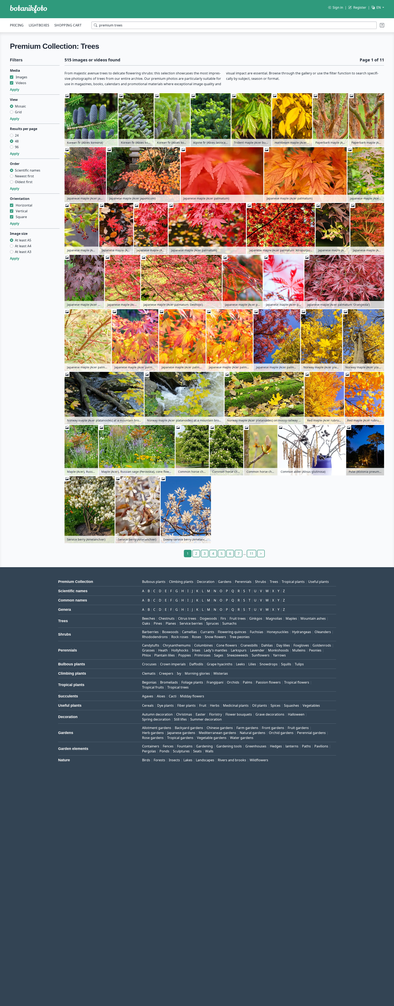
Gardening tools (229, 746)
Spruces (212, 623)
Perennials (243, 581)
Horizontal (24, 205)
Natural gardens (252, 732)
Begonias (149, 682)
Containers (150, 746)
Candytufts (150, 645)
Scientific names (27, 170)
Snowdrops (269, 664)
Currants (207, 632)
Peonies (315, 650)
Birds (146, 760)
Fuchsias (256, 632)
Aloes (161, 696)
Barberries (150, 632)
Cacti (172, 696)
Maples (291, 618)
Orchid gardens (281, 732)
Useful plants (318, 581)
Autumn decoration (157, 714)
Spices (275, 705)
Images (21, 77)
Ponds (164, 751)
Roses (196, 637)
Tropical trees (178, 687)
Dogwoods (208, 618)
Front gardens (273, 728)
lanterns (291, 746)
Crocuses (149, 664)
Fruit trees (238, 618)
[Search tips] (382, 25)
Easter (201, 714)
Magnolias (274, 618)
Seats (197, 751)
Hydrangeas (301, 632)
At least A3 (23, 251)
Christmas (184, 714)
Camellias (189, 632)
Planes (171, 623)
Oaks (146, 623)
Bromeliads (169, 682)
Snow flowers (215, 637)
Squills (286, 664)
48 (17, 141)
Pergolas (149, 751)
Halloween (296, 714)
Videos (21, 83)
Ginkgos (255, 618)
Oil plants (259, 705)
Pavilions (321, 746)
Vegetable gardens (211, 737)
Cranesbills (249, 645)
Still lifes (180, 719)
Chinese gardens (220, 728)
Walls (209, 751)
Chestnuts (167, 618)
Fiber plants (186, 705)
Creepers (166, 673)
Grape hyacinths (219, 664)
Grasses (148, 650)
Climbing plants (181, 581)
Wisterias (220, 673)
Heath (163, 650)
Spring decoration (156, 719)
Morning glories (197, 673)
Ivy (179, 673)
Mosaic (20, 106)
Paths (306, 746)
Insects (174, 760)
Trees (274, 581)
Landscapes (205, 760)
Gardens (224, 581)
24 (17, 135)
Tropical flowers (296, 682)
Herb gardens (153, 732)
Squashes (291, 705)
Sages (218, 655)
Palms (247, 682)
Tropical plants (293, 581)
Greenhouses (255, 746)
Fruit (202, 705)
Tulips (299, 664)
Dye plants (165, 705)
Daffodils (196, 664)
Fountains (185, 746)
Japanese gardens (181, 732)
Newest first (24, 176)
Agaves (147, 696)
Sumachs (229, 623)
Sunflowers (260, 655)
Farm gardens (247, 728)
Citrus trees (187, 618)
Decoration (205, 581)
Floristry (215, 714)
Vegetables (311, 705)
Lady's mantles (215, 650)
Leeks (240, 664)
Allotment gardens (156, 728)
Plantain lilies (164, 655)
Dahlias (267, 645)
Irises (196, 650)
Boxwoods (170, 632)
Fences (168, 746)
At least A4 (23, 246)
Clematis (149, 673)
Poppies (184, 655)
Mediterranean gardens (217, 732)
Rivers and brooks (232, 760)
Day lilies (283, 645)
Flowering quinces (232, 632)
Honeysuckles (278, 632)
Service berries (191, 623)
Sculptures (181, 751)
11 (251, 553)
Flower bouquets (238, 714)
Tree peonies (240, 637)
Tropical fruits (153, 687)
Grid (18, 112)
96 (17, 147)
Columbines (203, 645)
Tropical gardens (180, 737)
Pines (158, 623)
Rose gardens (153, 737)
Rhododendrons (155, 637)
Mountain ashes (313, 618)
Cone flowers (226, 645)
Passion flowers (268, 682)
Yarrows (279, 655)
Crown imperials (173, 664)
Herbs (214, 705)
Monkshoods (278, 650)
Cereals (148, 705)
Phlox (146, 655)
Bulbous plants (153, 581)
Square (21, 217)
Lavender (257, 650)
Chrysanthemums (177, 645)
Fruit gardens (298, 728)
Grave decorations (269, 714)
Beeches (148, 618)
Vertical (22, 211)
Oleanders (323, 632)
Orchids (233, 682)
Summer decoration (206, 719)
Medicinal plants (236, 705)
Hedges (276, 746)
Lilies (252, 664)
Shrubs (260, 581)
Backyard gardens (189, 728)
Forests (159, 760)
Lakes (187, 760)
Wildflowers (259, 760)
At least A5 (23, 240)
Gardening (204, 746)
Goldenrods (322, 645)
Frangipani (215, 682)
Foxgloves (301, 645)
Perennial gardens (311, 732)
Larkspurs (239, 650)
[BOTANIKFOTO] (28, 9)
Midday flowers (192, 696)
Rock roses (179, 637)
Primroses (202, 655)
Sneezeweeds (237, 655)
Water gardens (241, 737)
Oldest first (23, 182)
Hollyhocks (179, 650)
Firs (223, 618)
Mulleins (298, 650)
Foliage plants (192, 682)
